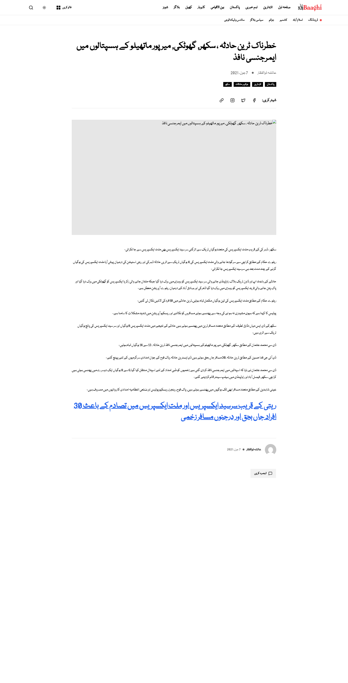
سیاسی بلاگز (256, 20)
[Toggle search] (31, 7)
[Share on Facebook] (254, 100)
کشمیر (283, 20)
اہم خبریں (251, 7)
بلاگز (177, 7)
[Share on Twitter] (243, 100)
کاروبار (201, 7)
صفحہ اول (284, 7)
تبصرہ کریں (260, 473)
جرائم (271, 20)
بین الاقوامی (217, 7)
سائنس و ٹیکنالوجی (234, 20)
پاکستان (235, 7)
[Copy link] (222, 100)
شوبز (165, 7)
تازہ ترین (268, 7)
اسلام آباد (298, 20)
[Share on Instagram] (232, 100)
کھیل (188, 7)
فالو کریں (66, 7)
